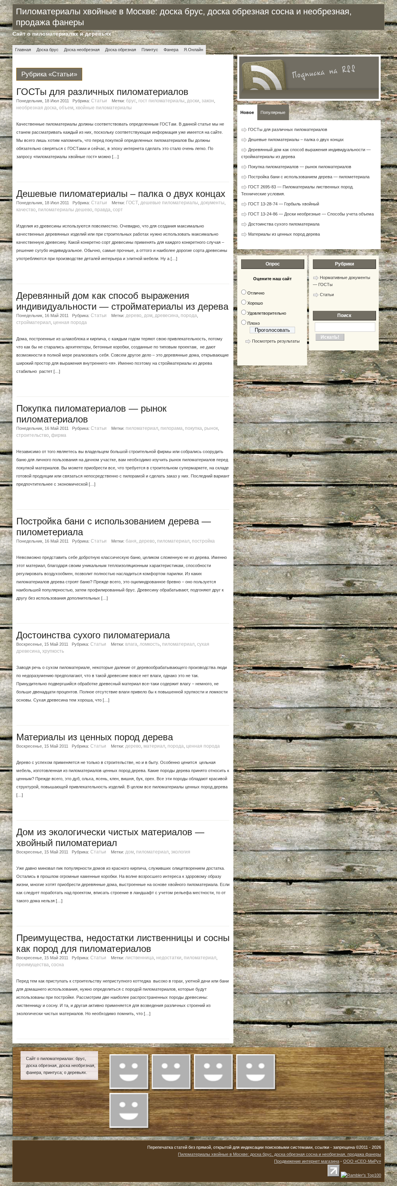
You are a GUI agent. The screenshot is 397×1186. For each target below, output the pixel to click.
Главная (23, 49)
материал (154, 746)
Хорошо (255, 303)
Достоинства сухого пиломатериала (93, 635)
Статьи (99, 100)
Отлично (255, 293)
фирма (58, 435)
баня (131, 541)
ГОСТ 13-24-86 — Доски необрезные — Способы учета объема (311, 214)
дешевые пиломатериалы (169, 202)
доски (193, 100)
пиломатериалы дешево (65, 209)
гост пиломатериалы (161, 100)
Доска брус (47, 49)
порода (189, 315)
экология (180, 852)
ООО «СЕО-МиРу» (362, 1161)
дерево (134, 315)
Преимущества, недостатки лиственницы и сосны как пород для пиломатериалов (123, 943)
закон (208, 100)
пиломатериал (142, 428)
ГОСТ (132, 202)
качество (26, 209)
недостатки (168, 957)
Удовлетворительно (266, 313)
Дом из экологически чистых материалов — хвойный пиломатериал (110, 837)
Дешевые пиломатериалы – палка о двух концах (120, 193)
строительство (32, 435)
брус (131, 100)
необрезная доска (36, 107)
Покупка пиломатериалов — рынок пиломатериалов (299, 166)
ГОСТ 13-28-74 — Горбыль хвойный (283, 204)
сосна (57, 964)
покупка (193, 428)
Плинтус (150, 49)
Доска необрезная (82, 49)
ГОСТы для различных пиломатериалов (102, 91)
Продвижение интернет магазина (306, 1161)
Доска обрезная (120, 49)
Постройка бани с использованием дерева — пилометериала (308, 176)
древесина (166, 315)
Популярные (273, 112)
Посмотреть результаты (276, 341)
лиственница (139, 957)
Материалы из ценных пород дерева (94, 737)
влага (131, 644)
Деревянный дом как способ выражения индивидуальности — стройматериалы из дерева (122, 301)
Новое (247, 112)
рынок (211, 428)
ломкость (150, 644)
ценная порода (70, 322)
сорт (118, 209)
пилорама (172, 428)
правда (102, 209)
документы (212, 202)
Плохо (253, 323)
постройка (203, 541)
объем (66, 107)
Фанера (171, 49)
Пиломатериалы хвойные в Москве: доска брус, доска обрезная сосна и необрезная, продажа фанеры (279, 1154)
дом (148, 315)
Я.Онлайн (193, 49)
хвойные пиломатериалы (104, 107)
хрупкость (53, 651)
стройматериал (33, 322)
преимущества (32, 964)
